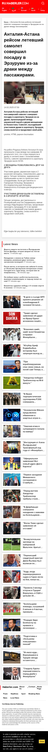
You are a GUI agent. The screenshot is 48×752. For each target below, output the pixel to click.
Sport (23, 694)
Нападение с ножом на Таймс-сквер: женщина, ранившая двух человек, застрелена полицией (20, 260)
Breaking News (34, 694)
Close (42, 741)
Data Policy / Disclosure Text (14, 746)
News (5, 698)
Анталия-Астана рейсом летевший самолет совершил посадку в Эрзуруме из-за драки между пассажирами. (24, 24)
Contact (32, 687)
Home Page (39, 688)
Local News (14, 698)
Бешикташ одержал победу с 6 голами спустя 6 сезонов (24, 287)
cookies (15, 737)
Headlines (14, 694)
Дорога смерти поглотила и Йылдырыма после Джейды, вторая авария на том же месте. (22, 251)
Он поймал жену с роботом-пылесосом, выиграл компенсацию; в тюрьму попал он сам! (23, 279)
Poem (5, 694)
